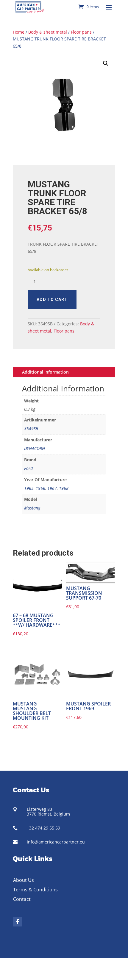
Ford (28, 468)
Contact (22, 899)
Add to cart (52, 299)
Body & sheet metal (47, 32)
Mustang (32, 508)
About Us (23, 880)
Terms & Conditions (35, 889)
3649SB (31, 428)
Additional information (45, 372)
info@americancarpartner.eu (56, 842)
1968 (63, 488)
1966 (40, 488)
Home (18, 32)
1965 (29, 488)
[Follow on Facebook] (17, 921)
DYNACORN (34, 448)
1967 (52, 488)
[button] (105, 63)
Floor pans (81, 32)
